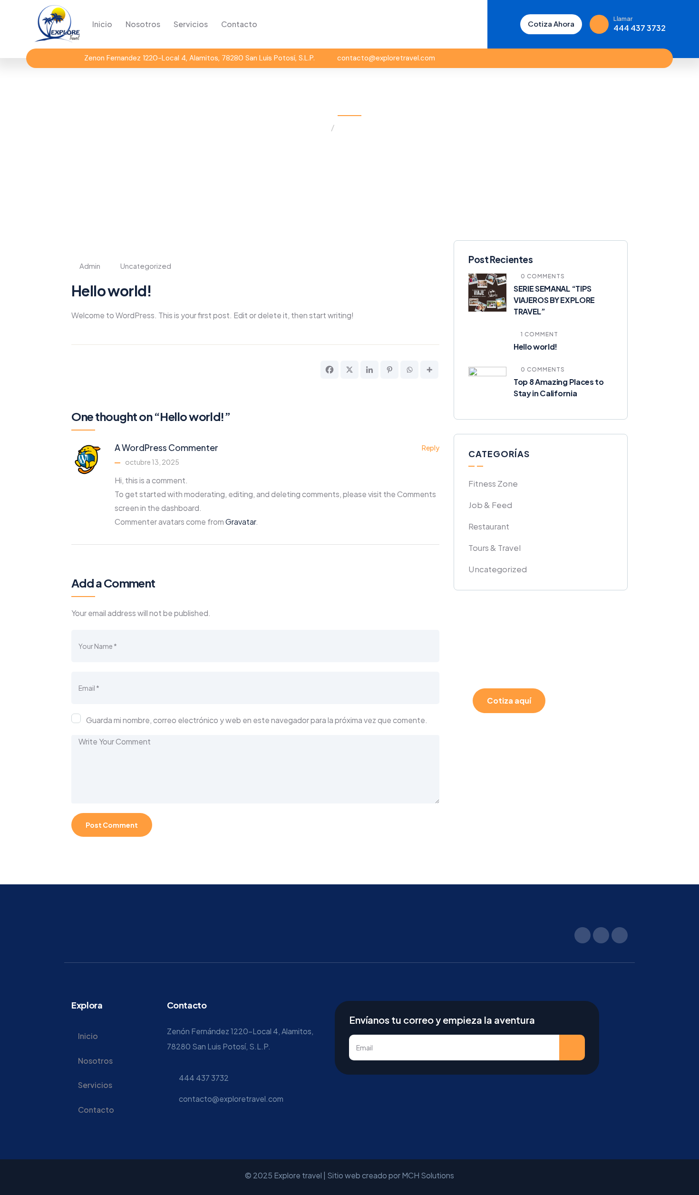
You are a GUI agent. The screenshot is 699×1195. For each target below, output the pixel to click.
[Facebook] (590, 58)
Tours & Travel (494, 547)
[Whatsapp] (409, 370)
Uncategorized (365, 127)
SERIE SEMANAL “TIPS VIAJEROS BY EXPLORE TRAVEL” (554, 300)
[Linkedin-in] (624, 58)
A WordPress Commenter (166, 447)
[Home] (57, 24)
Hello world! (535, 347)
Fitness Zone (493, 483)
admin (89, 265)
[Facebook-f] (582, 935)
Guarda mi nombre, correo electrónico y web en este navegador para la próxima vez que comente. (256, 720)
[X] (349, 370)
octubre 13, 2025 (152, 462)
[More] (429, 370)
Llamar (622, 18)
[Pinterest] (389, 370)
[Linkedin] (369, 370)
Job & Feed (490, 505)
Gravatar (240, 522)
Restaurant (488, 526)
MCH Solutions (428, 1175)
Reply (430, 447)
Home (317, 127)
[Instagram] (607, 58)
